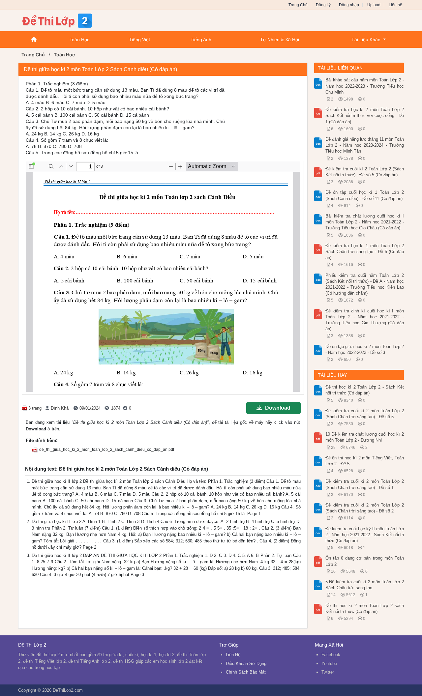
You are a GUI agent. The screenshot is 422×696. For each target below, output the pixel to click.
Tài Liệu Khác (365, 39)
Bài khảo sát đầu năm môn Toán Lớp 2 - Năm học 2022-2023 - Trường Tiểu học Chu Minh (364, 85)
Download (277, 408)
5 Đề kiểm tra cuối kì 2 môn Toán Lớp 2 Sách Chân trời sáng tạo (364, 584)
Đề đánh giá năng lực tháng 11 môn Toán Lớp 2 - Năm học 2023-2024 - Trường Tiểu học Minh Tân (364, 145)
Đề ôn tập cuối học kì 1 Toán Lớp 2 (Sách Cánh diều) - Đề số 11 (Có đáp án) (364, 195)
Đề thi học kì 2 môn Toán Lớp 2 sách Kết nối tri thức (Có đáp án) (364, 608)
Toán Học (79, 39)
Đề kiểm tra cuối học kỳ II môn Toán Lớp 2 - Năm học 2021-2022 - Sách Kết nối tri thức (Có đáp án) (364, 534)
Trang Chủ (298, 5)
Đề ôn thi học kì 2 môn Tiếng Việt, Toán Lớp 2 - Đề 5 (364, 460)
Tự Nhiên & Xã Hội (279, 39)
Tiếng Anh (201, 39)
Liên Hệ (233, 654)
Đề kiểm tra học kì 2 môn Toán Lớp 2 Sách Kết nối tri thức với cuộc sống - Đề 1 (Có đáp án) (364, 115)
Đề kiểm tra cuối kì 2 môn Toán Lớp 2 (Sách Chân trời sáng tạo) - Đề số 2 (364, 508)
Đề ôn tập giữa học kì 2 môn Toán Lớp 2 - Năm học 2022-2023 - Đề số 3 (364, 349)
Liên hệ (395, 5)
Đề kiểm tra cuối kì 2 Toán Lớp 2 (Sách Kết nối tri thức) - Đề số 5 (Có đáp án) (364, 171)
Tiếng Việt (139, 39)
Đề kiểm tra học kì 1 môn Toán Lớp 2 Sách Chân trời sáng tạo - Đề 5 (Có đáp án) (364, 251)
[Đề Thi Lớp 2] (71, 20)
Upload (373, 5)
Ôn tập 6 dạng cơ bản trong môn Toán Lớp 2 (364, 561)
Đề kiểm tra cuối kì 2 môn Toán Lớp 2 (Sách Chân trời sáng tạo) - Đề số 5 (364, 413)
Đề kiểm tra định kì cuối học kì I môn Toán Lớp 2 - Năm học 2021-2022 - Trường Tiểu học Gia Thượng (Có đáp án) (364, 320)
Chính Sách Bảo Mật (246, 672)
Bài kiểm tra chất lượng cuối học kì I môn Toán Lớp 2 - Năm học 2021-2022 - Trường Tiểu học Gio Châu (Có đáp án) (364, 222)
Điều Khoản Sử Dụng (246, 663)
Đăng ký (323, 5)
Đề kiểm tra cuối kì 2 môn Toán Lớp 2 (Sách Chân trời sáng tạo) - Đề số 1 (364, 484)
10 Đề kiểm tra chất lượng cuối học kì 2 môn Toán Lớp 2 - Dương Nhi (364, 437)
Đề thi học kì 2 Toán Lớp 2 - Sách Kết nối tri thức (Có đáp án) (364, 390)
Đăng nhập (349, 5)
